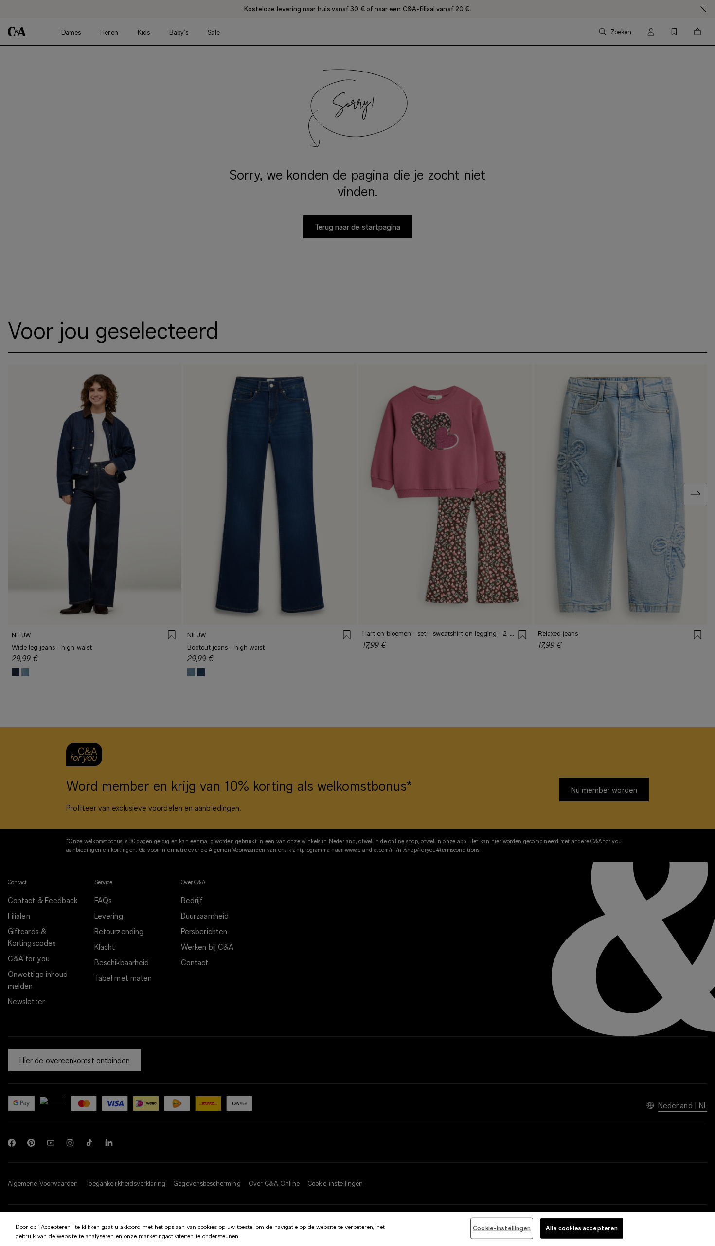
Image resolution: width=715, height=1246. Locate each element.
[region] (357, 1229)
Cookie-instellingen (502, 1228)
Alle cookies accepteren (582, 1228)
